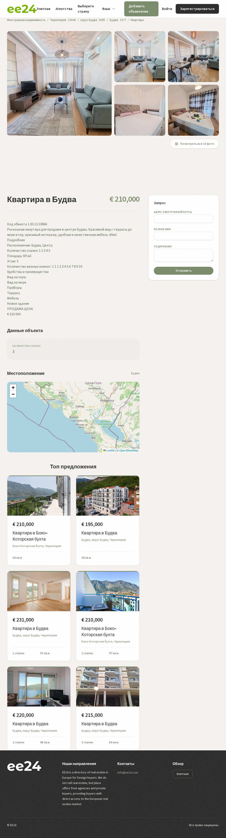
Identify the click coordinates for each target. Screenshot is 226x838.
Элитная (43, 8)
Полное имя (162, 229)
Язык (106, 8)
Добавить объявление (138, 9)
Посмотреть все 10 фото (197, 144)
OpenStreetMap (128, 450)
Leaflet (110, 450)
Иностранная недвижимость (26, 20)
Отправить (184, 271)
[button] (13, 387)
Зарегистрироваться (197, 8)
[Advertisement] (113, 174)
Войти (167, 8)
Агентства (64, 8)
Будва (114, 20)
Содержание (163, 246)
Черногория (58, 20)
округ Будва (88, 20)
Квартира (137, 20)
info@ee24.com (127, 772)
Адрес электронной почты (173, 212)
